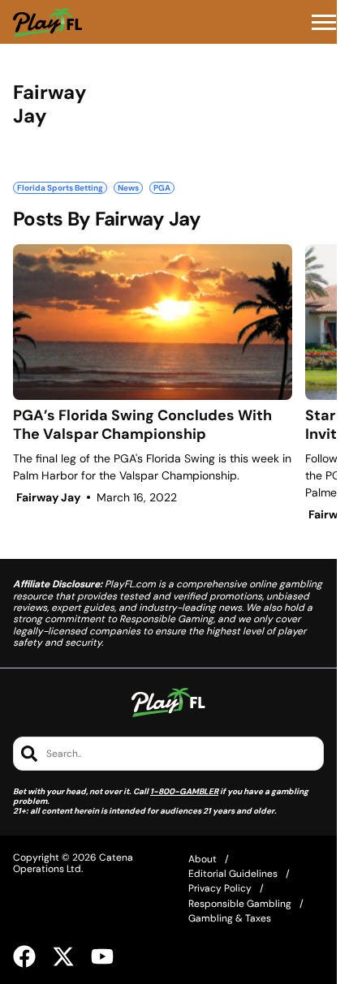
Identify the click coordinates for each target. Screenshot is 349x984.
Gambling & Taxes (229, 918)
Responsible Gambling (239, 903)
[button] (324, 22)
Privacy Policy (220, 888)
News (128, 188)
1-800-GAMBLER (184, 791)
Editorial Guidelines (233, 873)
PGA (161, 188)
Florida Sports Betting (60, 188)
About (202, 859)
